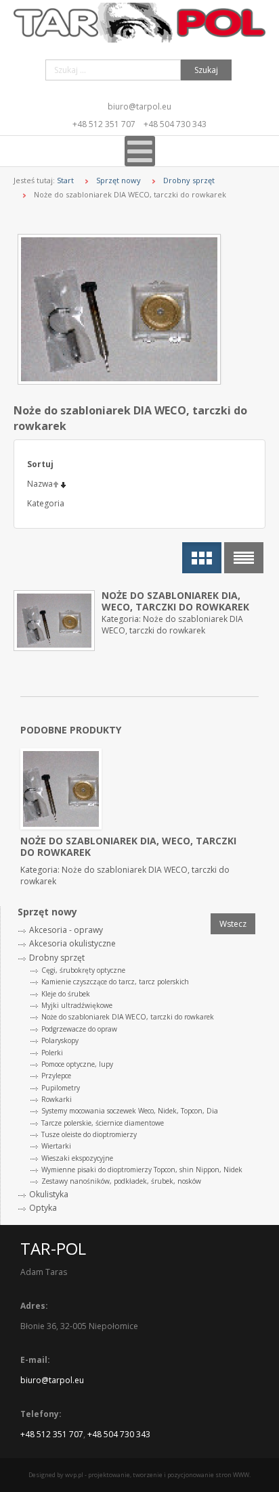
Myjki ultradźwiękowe (76, 1005)
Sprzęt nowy (118, 180)
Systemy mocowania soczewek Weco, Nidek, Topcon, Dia (129, 1110)
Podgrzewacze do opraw (79, 1029)
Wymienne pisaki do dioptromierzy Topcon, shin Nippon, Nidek (141, 1169)
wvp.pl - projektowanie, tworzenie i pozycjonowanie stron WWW (157, 1474)
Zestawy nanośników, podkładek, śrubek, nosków (121, 1181)
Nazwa (40, 483)
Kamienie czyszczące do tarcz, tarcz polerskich (115, 981)
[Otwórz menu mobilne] (140, 151)
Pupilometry (60, 1087)
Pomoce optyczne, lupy (77, 1064)
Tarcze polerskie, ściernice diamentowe (102, 1123)
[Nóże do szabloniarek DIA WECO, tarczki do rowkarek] (141, 309)
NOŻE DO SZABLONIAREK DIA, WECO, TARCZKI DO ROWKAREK (175, 601)
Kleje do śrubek (65, 993)
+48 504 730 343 (175, 124)
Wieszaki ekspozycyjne (77, 1158)
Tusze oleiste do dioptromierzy (89, 1134)
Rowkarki (56, 1099)
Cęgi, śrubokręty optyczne (83, 970)
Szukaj (206, 70)
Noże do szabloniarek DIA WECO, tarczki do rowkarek (127, 1016)
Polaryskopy (60, 1040)
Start (65, 180)
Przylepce (56, 1075)
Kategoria (45, 503)
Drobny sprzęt (189, 180)
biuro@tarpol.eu (139, 106)
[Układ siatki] (201, 557)
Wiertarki (56, 1146)
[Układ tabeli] (243, 557)
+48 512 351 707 (103, 124)
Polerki (52, 1052)
